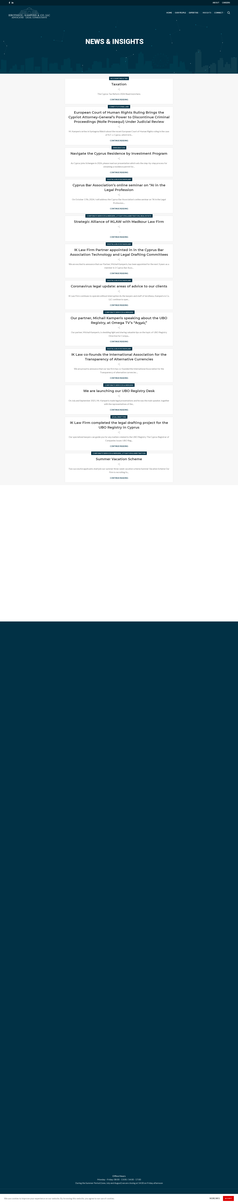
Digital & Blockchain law (119, 179)
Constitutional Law (119, 107)
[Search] (228, 13)
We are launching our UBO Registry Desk (119, 391)
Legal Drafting (119, 417)
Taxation (119, 84)
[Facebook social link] (9, 3)
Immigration (119, 148)
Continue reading (119, 100)
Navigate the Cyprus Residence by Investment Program (119, 153)
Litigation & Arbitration (128, 216)
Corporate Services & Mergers (101, 216)
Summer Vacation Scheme (119, 459)
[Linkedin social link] (12, 3)
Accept (228, 1198)
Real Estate (145, 216)
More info (215, 1198)
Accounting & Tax (119, 78)
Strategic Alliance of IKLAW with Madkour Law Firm (119, 222)
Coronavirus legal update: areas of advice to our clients (119, 286)
